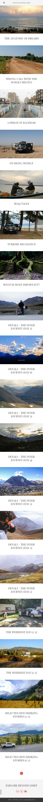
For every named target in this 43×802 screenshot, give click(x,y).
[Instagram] (21, 791)
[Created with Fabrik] (1, 792)
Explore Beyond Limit (21, 785)
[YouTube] (25, 791)
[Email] (17, 791)
